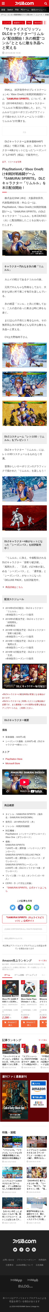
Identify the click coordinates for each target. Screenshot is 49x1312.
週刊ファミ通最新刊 (14, 1076)
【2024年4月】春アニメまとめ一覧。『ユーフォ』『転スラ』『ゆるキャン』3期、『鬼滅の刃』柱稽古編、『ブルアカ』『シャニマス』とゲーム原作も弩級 (37, 1184)
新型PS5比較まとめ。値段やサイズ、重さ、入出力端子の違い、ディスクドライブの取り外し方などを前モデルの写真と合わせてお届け (36, 1215)
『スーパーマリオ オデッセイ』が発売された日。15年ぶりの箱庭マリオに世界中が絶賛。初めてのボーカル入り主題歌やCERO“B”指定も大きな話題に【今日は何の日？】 (11, 1060)
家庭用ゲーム (19, 22)
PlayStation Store (13, 758)
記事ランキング (11, 1040)
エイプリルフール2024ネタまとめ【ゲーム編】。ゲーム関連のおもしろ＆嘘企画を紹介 (12, 1184)
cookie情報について (24, 1264)
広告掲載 (39, 1264)
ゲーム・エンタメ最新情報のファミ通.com (17, 14)
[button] (38, 1090)
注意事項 (9, 1264)
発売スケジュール (39, 9)
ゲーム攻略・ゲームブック (25, 974)
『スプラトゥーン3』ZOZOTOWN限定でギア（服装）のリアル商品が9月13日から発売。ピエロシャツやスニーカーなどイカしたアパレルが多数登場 (30, 1060)
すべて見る (43, 960)
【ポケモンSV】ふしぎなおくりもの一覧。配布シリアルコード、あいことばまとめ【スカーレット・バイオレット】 (12, 1215)
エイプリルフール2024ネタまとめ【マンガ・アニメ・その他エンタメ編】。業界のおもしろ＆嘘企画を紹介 (36, 1154)
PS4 (29, 22)
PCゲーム (25, 9)
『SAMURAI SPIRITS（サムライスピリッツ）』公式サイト (24, 919)
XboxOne (37, 22)
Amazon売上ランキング (17, 960)
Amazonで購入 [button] (12, 1023)
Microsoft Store (12, 763)
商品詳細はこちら (14, 587)
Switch (10, 9)
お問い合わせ (8, 1259)
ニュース (39, 14)
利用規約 (42, 1259)
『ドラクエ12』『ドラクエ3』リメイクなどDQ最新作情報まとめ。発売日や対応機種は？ (12, 1154)
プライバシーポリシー (26, 1259)
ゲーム (7, 974)
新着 (3, 9)
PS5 (17, 9)
